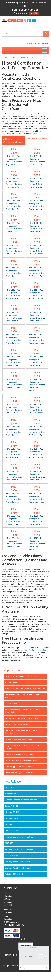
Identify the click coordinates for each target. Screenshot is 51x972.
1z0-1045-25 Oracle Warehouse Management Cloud (25, 718)
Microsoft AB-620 (12, 818)
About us (7, 910)
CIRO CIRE (9, 787)
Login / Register (42, 43)
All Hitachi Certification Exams (13, 140)
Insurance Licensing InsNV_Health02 (19, 837)
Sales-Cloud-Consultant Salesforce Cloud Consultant (25, 689)
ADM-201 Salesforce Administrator (18, 739)
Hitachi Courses (11, 569)
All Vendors (8, 896)
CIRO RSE (9, 843)
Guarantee (8, 913)
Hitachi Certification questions (34, 650)
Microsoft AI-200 (11, 825)
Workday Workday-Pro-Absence (17, 862)
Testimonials (8, 902)
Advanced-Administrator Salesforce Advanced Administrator (22, 711)
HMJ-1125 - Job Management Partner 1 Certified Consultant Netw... (37, 384)
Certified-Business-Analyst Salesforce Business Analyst (22, 696)
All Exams (7, 899)
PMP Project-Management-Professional (20, 773)
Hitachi (14, 58)
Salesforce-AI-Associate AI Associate (19, 754)
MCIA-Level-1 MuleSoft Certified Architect (21, 676)
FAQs (30, 43)
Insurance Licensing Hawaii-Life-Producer (21, 800)
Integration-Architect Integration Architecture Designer (22, 747)
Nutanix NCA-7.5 (11, 856)
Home (6, 58)
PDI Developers (11, 682)
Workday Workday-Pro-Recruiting (18, 868)
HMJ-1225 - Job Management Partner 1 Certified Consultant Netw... (37, 543)
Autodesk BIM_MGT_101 (14, 874)
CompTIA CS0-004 (12, 806)
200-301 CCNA (11, 704)
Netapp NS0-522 (11, 794)
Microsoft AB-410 (12, 812)
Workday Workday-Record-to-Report (19, 849)
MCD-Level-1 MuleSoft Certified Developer (21, 760)
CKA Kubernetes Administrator (16, 725)
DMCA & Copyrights (11, 922)
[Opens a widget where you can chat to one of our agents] (34, 958)
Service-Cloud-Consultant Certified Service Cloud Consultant (23, 732)
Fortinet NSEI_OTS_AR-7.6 (15, 831)
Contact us (8, 919)
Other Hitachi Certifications (37, 138)
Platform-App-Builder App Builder (18, 767)
